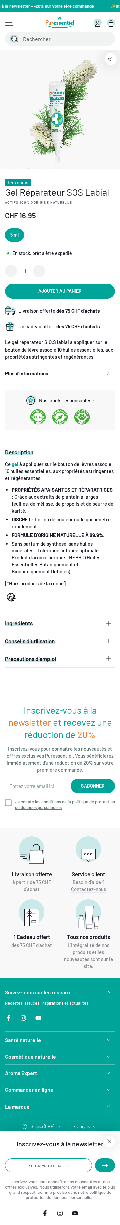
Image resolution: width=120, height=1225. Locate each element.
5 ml (14, 235)
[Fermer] (106, 39)
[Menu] (9, 22)
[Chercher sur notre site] (14, 39)
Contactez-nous (88, 889)
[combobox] (53, 39)
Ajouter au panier (60, 291)
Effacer (92, 38)
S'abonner (93, 786)
